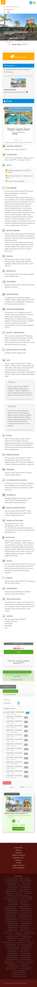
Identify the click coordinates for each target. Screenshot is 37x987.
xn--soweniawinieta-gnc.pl (18, 970)
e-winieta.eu (18, 893)
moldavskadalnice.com (26, 908)
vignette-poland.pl (12, 931)
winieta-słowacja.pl (24, 940)
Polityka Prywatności (18, 855)
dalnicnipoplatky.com (24, 889)
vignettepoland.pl (28, 933)
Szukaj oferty (18, 847)
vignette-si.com (8, 933)
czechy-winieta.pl (12, 887)
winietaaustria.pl (11, 944)
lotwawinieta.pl (11, 906)
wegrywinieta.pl (26, 936)
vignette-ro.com (25, 931)
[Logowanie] (8, 12)
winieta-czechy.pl (24, 938)
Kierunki (18, 850)
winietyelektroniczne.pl (25, 963)
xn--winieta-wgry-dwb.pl (18, 976)
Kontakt (18, 863)
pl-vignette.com (26, 912)
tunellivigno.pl (25, 925)
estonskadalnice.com (10, 899)
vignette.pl (18, 933)
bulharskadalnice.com (13, 884)
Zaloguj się (18, 860)
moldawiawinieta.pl (12, 910)
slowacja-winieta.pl (26, 919)
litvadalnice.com (13, 901)
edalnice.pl (10, 895)
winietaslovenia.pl (24, 955)
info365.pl (30, 899)
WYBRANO (17, 828)
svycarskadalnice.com (11, 923)
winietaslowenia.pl (25, 957)
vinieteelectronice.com (12, 936)
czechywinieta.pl (25, 887)
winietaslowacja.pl (12, 957)
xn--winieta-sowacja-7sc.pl (18, 974)
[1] (22, 821)
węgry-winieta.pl (11, 969)
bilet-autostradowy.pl (10, 880)
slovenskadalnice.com (25, 918)
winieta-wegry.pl (8, 942)
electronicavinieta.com (23, 895)
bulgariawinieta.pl (25, 882)
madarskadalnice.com (10, 908)
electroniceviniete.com (12, 897)
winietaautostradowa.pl (12, 946)
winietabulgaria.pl (26, 946)
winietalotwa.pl (11, 952)
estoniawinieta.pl (26, 897)
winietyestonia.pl (12, 965)
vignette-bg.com (24, 927)
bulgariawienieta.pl (12, 882)
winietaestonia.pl (13, 950)
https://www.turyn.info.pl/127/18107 (15, 92)
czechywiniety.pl (11, 889)
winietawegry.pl (9, 961)
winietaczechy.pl (25, 948)
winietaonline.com (12, 953)
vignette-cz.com (12, 929)
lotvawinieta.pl (25, 904)
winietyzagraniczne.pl (12, 967)
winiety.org (29, 961)
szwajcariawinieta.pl (26, 923)
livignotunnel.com (13, 904)
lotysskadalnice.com (24, 906)
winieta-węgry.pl (20, 942)
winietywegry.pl (24, 965)
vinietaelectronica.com (22, 935)
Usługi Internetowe (18, 865)
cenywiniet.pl (11, 885)
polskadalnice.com (11, 914)
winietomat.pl (20, 961)
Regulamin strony (18, 858)
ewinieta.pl (22, 899)
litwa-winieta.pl (24, 901)
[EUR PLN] (28, 787)
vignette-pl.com (25, 929)
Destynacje (18, 852)
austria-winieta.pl (12, 878)
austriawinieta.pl (25, 878)
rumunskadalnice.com (25, 916)
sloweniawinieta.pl (25, 921)
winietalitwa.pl (24, 950)
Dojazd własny (11, 694)
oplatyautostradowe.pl (12, 912)
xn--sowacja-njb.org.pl (24, 969)
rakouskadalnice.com (25, 914)
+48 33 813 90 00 (12, 7)
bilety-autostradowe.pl (26, 880)
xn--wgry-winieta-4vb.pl (18, 972)
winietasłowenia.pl (25, 959)
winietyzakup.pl (26, 967)
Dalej (18, 652)
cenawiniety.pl (26, 884)
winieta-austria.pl (12, 938)
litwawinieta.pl (13, 902)
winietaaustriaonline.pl (24, 944)
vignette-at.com (12, 927)
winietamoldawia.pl (24, 952)
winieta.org (30, 942)
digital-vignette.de (25, 891)
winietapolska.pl (25, 953)
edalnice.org (28, 893)
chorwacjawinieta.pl (23, 885)
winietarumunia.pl (12, 955)
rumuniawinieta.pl (10, 916)
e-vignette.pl (9, 893)
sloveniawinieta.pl (10, 918)
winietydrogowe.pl (10, 963)
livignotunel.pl (23, 902)
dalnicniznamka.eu (12, 891)
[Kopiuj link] (27, 92)
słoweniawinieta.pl (13, 925)
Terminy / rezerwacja (20, 57)
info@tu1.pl (10, 9)
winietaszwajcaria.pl (12, 959)
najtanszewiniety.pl (25, 910)
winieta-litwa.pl (11, 940)
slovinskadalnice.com (11, 919)
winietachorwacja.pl (12, 948)
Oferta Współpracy (18, 868)
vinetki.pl (10, 935)
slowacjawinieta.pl (12, 921)
